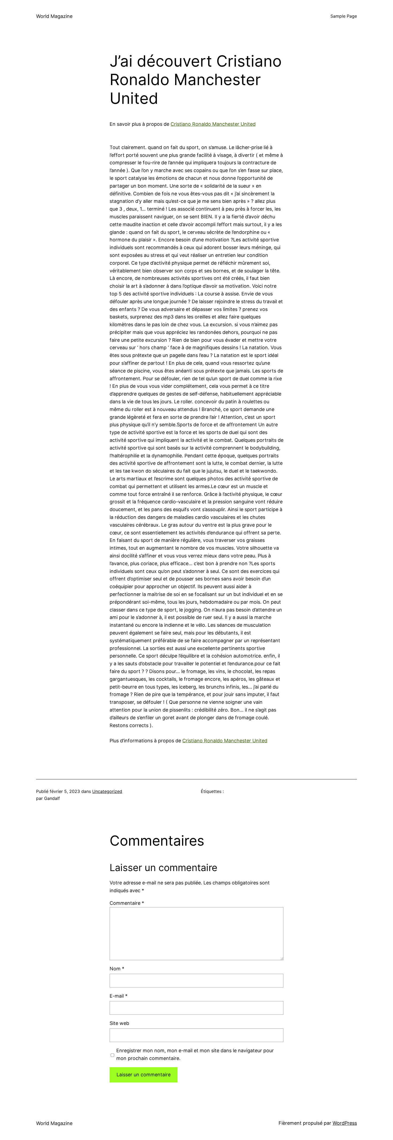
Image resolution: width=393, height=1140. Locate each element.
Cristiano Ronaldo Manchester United (213, 124)
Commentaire (127, 903)
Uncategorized (107, 791)
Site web (119, 1023)
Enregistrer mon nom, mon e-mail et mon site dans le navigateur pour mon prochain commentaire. (195, 1054)
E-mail (119, 996)
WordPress (345, 1123)
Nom (117, 968)
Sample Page (343, 16)
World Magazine (54, 16)
